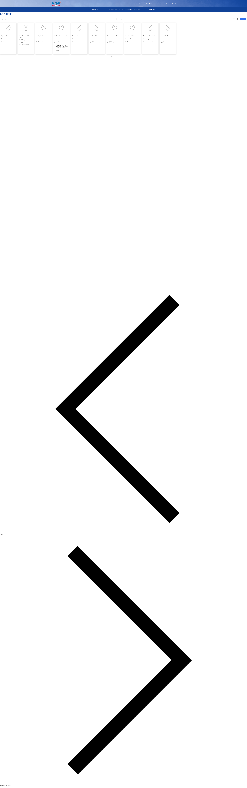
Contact (174, 3)
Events (167, 3)
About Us (140, 3)
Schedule (161, 3)
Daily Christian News (150, 3)
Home (134, 3)
